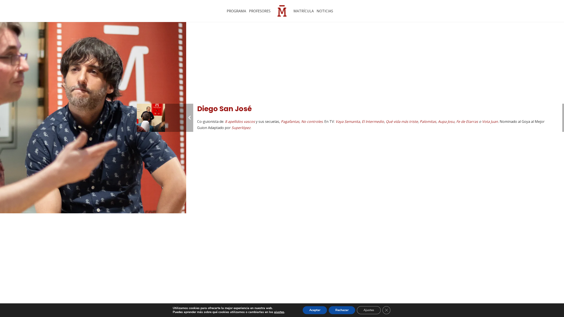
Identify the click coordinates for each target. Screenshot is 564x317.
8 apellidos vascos (240, 121)
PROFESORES (260, 11)
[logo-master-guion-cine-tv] (282, 11)
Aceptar (314, 310)
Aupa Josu (446, 121)
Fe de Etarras (467, 121)
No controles (312, 121)
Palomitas (428, 121)
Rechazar (342, 310)
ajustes (279, 312)
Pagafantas (290, 121)
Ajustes (369, 310)
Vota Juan (490, 121)
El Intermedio (373, 121)
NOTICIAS (325, 11)
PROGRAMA (236, 11)
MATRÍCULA (303, 11)
